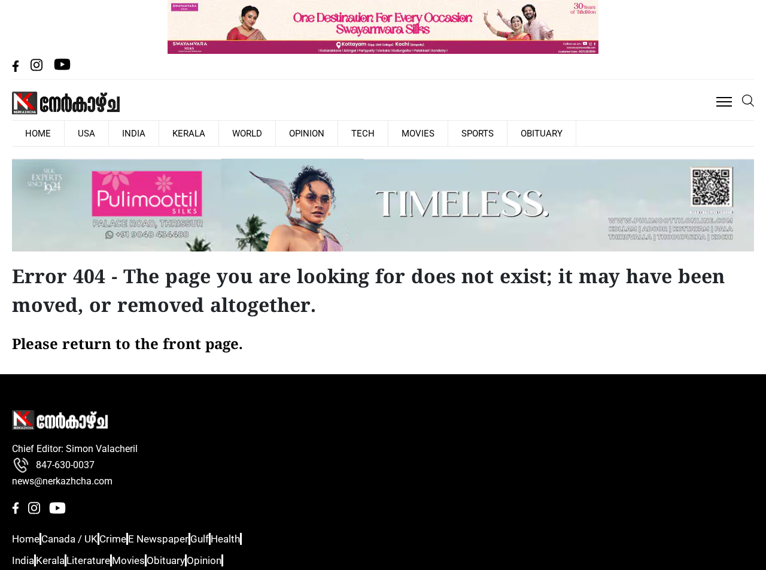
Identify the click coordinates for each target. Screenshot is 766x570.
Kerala (153, 133)
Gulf (230, 538)
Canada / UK (77, 538)
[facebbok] (17, 68)
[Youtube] (62, 68)
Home (24, 538)
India (108, 133)
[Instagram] (38, 68)
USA (71, 133)
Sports (391, 133)
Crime (128, 538)
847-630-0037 (65, 464)
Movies (342, 133)
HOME (33, 133)
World (201, 133)
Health (265, 538)
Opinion (252, 133)
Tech (297, 133)
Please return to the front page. (127, 344)
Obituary (444, 133)
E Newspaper (180, 538)
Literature (105, 559)
